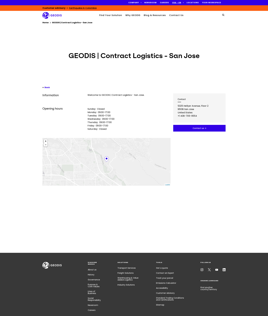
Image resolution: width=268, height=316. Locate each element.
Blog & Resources (155, 15)
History (91, 275)
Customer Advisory (165, 293)
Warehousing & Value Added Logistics (128, 279)
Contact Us (176, 15)
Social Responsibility (94, 299)
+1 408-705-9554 (187, 115)
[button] (133, 2)
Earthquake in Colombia (83, 8)
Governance (94, 280)
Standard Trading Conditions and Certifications (170, 299)
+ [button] (45, 141)
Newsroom (93, 305)
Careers (91, 310)
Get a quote (162, 268)
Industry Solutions (126, 285)
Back (47, 87)
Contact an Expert (165, 273)
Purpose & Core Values (94, 285)
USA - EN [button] (176, 2)
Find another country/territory (208, 288)
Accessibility (162, 288)
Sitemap (160, 305)
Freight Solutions (126, 273)
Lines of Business (92, 292)
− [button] (45, 144)
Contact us (198, 128)
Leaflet (167, 184)
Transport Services (127, 268)
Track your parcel (164, 278)
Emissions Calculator (166, 283)
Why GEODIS (132, 15)
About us (92, 270)
